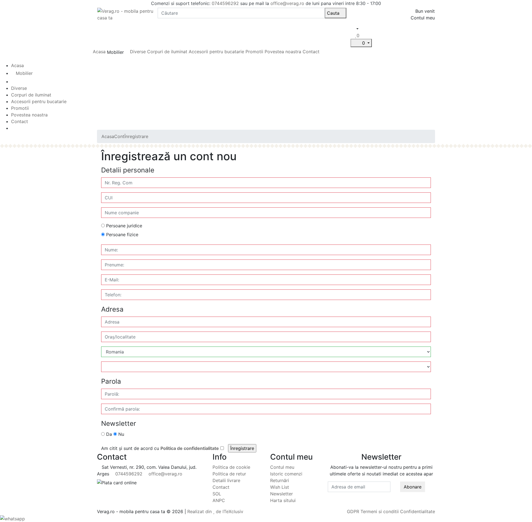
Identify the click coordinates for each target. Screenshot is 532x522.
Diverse (138, 51)
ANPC (219, 500)
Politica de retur (229, 474)
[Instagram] (383, 495)
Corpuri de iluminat (167, 51)
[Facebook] (379, 495)
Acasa (99, 51)
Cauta (334, 13)
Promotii (254, 51)
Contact (311, 51)
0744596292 (225, 3)
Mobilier (24, 73)
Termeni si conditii (379, 511)
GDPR (353, 511)
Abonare (412, 487)
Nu (120, 434)
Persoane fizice (121, 234)
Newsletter (281, 493)
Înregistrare (136, 136)
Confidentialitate (417, 511)
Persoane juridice (123, 225)
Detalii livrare (226, 480)
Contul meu (282, 467)
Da (108, 434)
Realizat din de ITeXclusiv (215, 511)
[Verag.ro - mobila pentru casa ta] (125, 14)
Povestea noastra (283, 51)
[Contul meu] (353, 35)
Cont (119, 136)
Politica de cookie (231, 467)
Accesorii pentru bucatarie (217, 51)
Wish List (279, 487)
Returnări (279, 480)
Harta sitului (283, 500)
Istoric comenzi (286, 474)
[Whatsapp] (12, 518)
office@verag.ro (287, 3)
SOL (217, 493)
